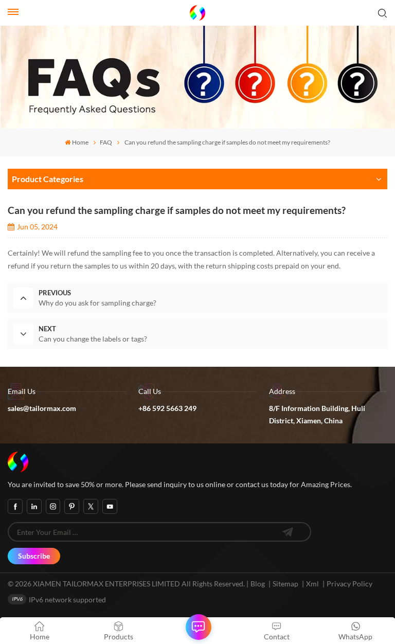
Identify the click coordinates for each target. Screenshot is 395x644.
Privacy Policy (349, 583)
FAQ (106, 142)
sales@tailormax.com (42, 408)
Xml (312, 583)
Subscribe (34, 555)
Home (80, 142)
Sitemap (285, 583)
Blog (257, 583)
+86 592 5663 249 (167, 408)
